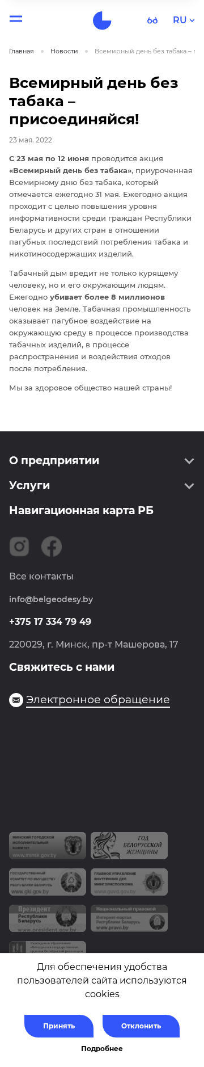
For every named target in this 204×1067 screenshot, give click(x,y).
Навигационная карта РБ (81, 510)
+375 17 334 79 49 (50, 621)
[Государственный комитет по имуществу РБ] (47, 886)
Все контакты (41, 576)
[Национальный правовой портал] (129, 923)
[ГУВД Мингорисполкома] (129, 886)
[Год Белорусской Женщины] (129, 850)
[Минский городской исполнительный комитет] (47, 850)
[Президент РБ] (47, 923)
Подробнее (102, 1048)
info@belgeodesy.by (51, 599)
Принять (59, 1026)
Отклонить (141, 1026)
